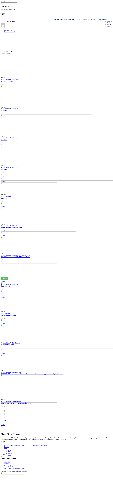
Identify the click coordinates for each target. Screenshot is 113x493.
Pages (105, 19)
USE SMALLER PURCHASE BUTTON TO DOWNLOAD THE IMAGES (76, 19)
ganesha (4, 110)
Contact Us (7, 463)
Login (108, 26)
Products (100, 19)
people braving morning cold (11, 227)
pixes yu (4, 198)
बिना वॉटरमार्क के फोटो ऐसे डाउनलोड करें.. (15, 468)
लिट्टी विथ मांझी (5, 286)
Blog (108, 23)
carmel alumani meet (8, 315)
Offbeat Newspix (16, 226)
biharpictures (6, 79)
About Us (109, 21)
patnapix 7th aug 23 (8, 81)
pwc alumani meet (7, 345)
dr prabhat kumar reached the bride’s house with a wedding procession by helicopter (32, 374)
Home (54, 39)
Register (109, 24)
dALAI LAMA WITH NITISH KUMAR (15, 257)
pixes (13, 196)
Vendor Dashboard (9, 32)
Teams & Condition (9, 467)
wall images (15, 108)
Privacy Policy (8, 465)
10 (5, 420)
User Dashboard (8, 30)
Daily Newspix (16, 79)
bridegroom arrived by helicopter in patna (16, 403)
